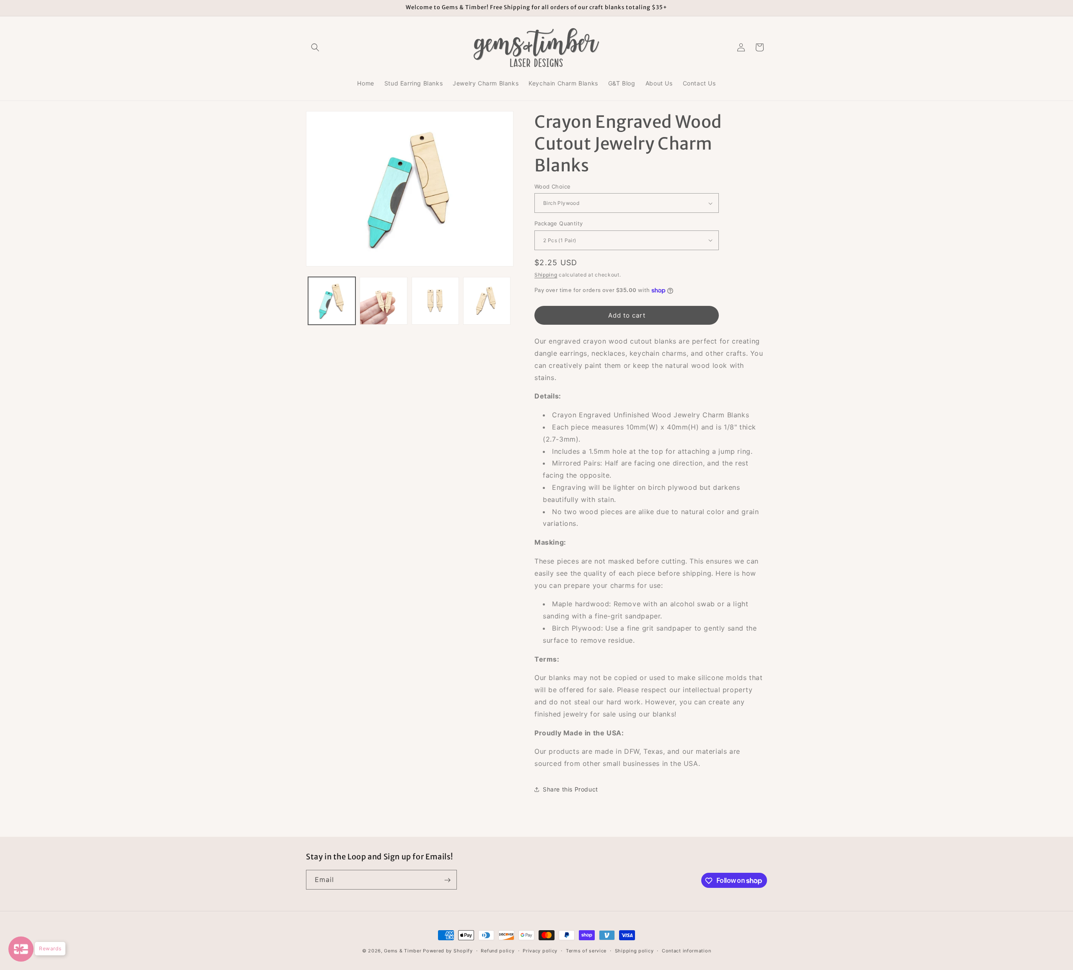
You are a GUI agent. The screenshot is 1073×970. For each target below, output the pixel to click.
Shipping (545, 275)
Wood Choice (552, 186)
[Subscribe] (447, 880)
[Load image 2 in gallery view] (383, 300)
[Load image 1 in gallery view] (331, 300)
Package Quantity (558, 223)
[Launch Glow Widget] (21, 949)
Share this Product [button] (570, 789)
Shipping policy (634, 950)
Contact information (686, 950)
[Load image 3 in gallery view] (435, 300)
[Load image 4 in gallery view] (487, 300)
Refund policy (497, 950)
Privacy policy (540, 950)
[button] (315, 47)
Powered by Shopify (448, 951)
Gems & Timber (402, 951)
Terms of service (586, 950)
